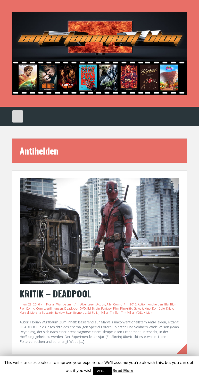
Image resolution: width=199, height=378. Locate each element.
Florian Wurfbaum (58, 304)
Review (60, 313)
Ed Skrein (93, 308)
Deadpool (71, 308)
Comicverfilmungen (49, 308)
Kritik (169, 308)
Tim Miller (127, 313)
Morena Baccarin (42, 313)
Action (100, 304)
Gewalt (138, 308)
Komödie (158, 308)
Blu (166, 304)
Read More (123, 370)
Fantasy (106, 308)
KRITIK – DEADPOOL (55, 293)
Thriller (115, 313)
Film (116, 308)
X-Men (148, 313)
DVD (83, 308)
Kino (148, 308)
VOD (139, 313)
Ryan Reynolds (76, 313)
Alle (109, 304)
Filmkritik (126, 308)
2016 (133, 304)
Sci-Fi (90, 313)
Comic (117, 304)
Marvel (24, 313)
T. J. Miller (102, 313)
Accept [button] (102, 370)
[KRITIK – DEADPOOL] (99, 230)
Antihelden (155, 304)
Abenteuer (87, 304)
